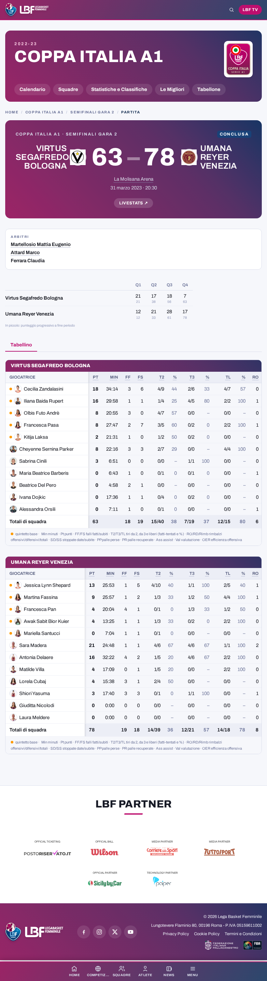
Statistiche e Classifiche (119, 89)
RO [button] (255, 377)
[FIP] (221, 945)
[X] (114, 931)
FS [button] (140, 377)
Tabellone (208, 89)
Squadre (68, 89)
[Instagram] (99, 931)
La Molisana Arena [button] (133, 179)
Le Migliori (172, 89)
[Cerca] (231, 10)
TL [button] (228, 377)
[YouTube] (130, 931)
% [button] (175, 377)
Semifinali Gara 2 (92, 112)
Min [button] (114, 377)
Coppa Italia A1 (88, 56)
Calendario (32, 89)
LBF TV (250, 9)
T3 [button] (192, 377)
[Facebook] (83, 931)
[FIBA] (252, 945)
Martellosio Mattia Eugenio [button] (41, 244)
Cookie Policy (206, 934)
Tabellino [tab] (21, 344)
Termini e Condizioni (243, 934)
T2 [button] (161, 377)
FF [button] (128, 377)
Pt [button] (95, 377)
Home (12, 112)
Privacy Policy (176, 934)
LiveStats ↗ (133, 203)
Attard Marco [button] (25, 252)
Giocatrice (22, 377)
